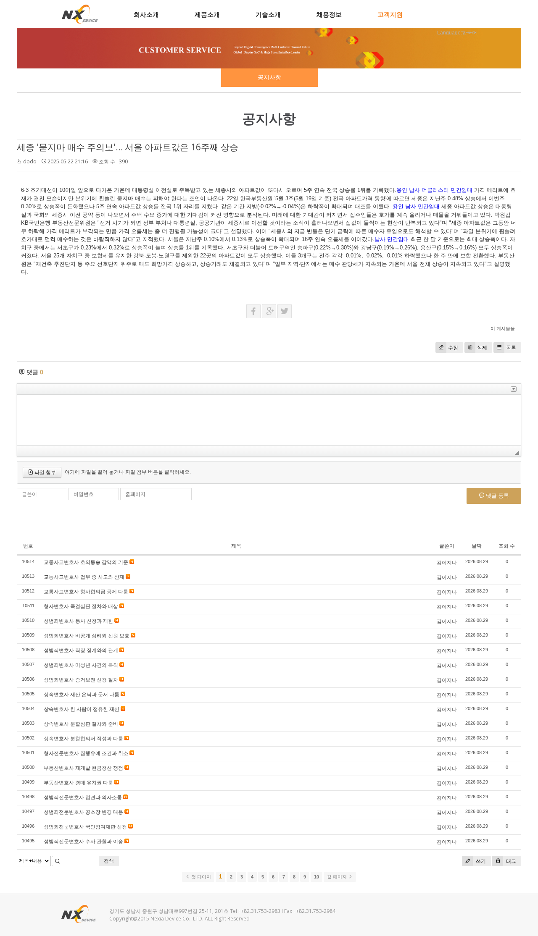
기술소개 (268, 14)
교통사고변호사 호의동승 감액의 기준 (86, 562)
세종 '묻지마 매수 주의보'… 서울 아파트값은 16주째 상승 (127, 147)
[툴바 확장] (514, 389)
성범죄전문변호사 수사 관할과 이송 (83, 841)
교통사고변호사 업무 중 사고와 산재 (84, 576)
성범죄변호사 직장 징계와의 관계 (81, 650)
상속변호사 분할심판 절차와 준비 (81, 723)
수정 (453, 347)
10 (316, 876)
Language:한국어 (457, 33)
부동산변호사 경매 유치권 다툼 (78, 782)
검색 (109, 860)
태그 (510, 861)
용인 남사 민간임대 (416, 206)
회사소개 (146, 14)
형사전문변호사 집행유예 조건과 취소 (86, 753)
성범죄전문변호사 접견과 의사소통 (83, 797)
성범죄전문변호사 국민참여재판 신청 (85, 826)
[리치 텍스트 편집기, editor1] (269, 420)
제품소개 (207, 14)
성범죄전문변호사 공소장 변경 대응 (83, 811)
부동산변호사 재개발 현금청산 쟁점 (83, 767)
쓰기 (480, 861)
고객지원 (390, 14)
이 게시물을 (503, 328)
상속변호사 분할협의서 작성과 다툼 (83, 738)
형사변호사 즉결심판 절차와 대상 (81, 606)
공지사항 (269, 77)
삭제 (482, 347)
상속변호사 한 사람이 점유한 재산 (81, 709)
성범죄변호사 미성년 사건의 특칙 (81, 665)
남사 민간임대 (391, 239)
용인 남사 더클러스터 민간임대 (434, 190)
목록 (511, 347)
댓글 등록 (497, 495)
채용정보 (329, 14)
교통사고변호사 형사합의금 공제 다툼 (86, 591)
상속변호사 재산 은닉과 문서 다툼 (81, 694)
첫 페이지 (200, 876)
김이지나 (447, 562)
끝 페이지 (337, 876)
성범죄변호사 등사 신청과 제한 (78, 620)
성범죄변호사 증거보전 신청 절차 (81, 679)
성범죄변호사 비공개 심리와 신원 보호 (86, 635)
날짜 (477, 545)
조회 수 (506, 545)
